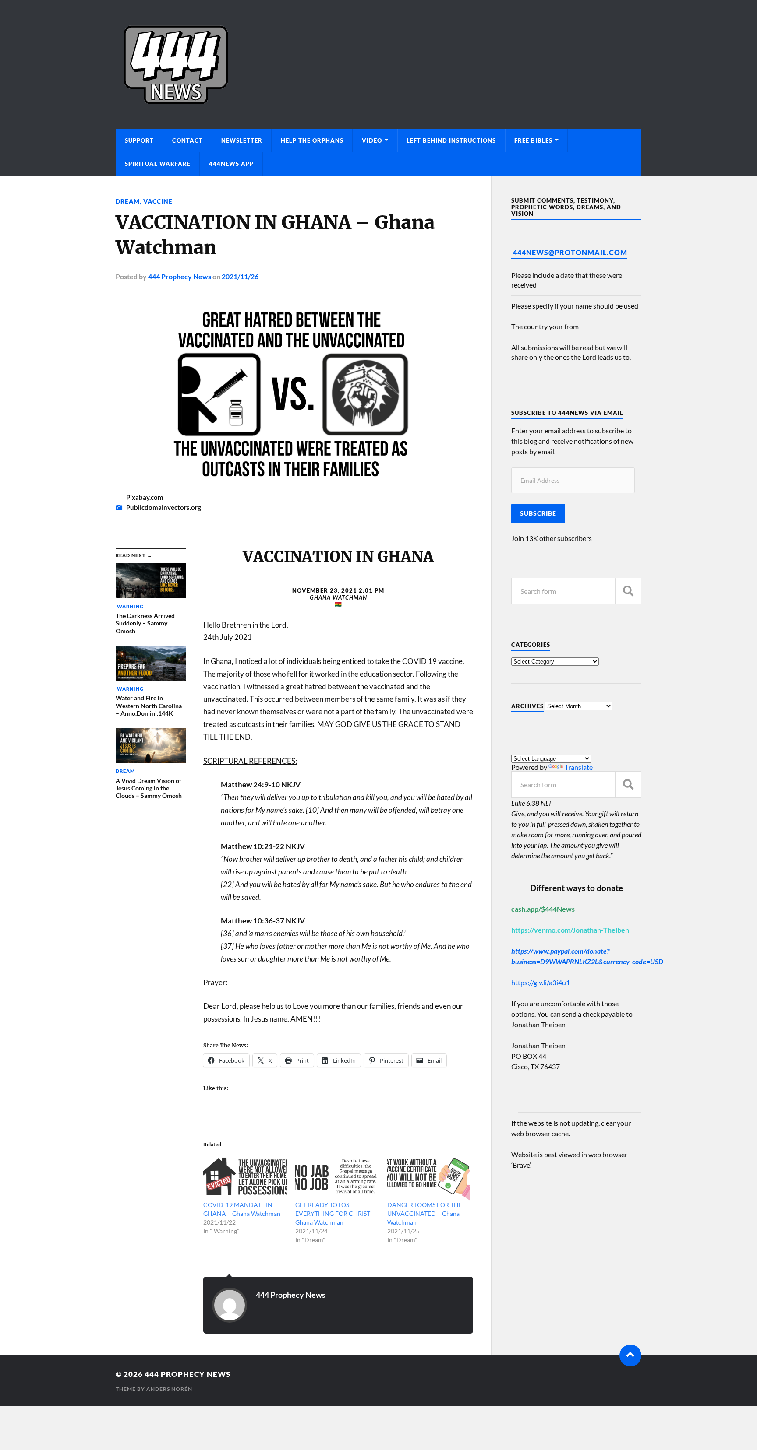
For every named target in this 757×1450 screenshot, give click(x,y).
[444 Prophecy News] (378, 65)
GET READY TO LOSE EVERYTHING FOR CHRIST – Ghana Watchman (335, 1213)
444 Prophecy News (179, 276)
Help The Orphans (312, 140)
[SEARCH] (628, 591)
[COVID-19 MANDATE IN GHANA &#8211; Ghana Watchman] (245, 1177)
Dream (128, 201)
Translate (579, 767)
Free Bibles (533, 140)
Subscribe (538, 513)
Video (372, 140)
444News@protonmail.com (570, 252)
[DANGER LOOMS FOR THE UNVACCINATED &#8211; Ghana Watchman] (428, 1177)
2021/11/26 (240, 276)
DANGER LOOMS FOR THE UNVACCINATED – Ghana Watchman (424, 1213)
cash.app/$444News (543, 909)
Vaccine (158, 201)
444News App (231, 163)
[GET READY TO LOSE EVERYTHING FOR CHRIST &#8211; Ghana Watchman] (336, 1177)
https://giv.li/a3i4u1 (540, 982)
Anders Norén (169, 1389)
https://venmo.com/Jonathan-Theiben (570, 930)
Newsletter (241, 140)
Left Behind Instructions (451, 140)
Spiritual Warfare (158, 163)
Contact (187, 140)
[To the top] (630, 1355)
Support (139, 140)
